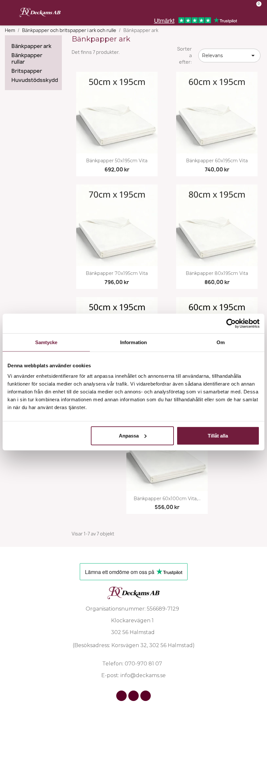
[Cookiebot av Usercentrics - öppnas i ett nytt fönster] (231, 323)
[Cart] (256, 8)
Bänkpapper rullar (26, 58)
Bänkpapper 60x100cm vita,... (167, 498)
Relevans (229, 55)
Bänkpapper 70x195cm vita (117, 273)
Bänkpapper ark (31, 46)
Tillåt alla (218, 435)
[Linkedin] (145, 696)
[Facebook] (121, 696)
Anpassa (129, 435)
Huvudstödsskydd (33, 80)
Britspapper (26, 71)
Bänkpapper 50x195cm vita (117, 160)
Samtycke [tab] (46, 342)
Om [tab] (221, 342)
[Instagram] (133, 696)
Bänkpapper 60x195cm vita (217, 160)
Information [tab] (133, 342)
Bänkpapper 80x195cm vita (217, 273)
